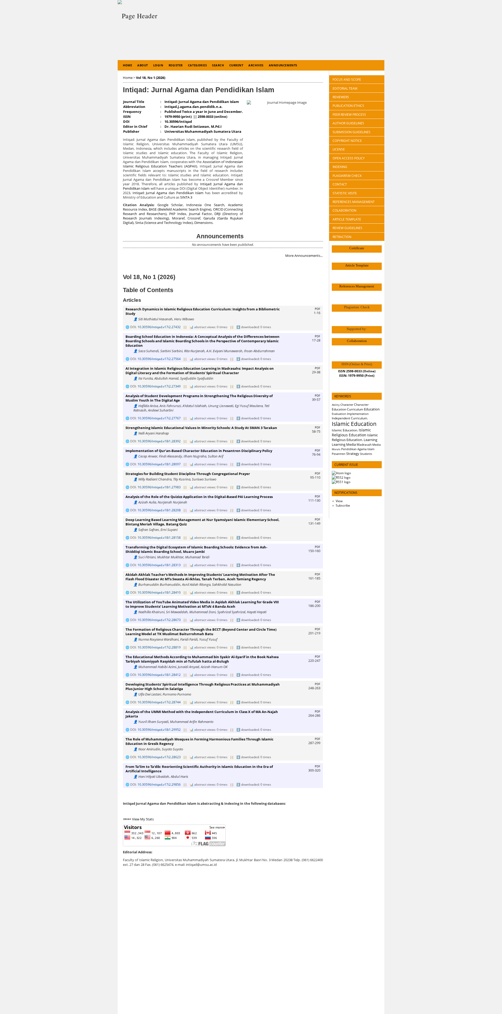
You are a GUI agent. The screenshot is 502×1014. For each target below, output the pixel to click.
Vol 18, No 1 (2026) (150, 78)
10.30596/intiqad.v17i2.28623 (159, 757)
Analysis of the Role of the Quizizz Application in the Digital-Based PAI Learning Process (199, 497)
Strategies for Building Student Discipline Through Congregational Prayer (188, 474)
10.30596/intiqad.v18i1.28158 (159, 537)
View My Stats (143, 819)
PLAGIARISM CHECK (347, 175)
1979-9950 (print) (178, 116)
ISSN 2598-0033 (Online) (356, 371)
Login (158, 65)
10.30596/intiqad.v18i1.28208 (159, 510)
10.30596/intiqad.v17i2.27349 (159, 386)
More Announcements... (304, 255)
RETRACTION (342, 237)
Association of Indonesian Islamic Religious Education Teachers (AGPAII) (183, 164)
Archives (255, 65)
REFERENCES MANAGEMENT (354, 202)
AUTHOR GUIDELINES (348, 123)
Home (127, 65)
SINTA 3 (186, 197)
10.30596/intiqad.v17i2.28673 (159, 620)
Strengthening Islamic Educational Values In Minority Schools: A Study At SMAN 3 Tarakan (201, 428)
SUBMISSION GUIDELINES (351, 132)
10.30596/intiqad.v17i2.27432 (159, 327)
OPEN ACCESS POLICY (349, 158)
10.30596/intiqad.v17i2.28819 (159, 647)
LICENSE (339, 149)
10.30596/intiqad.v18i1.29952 (159, 729)
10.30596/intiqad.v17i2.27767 (159, 418)
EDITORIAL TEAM (345, 88)
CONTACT (340, 184)
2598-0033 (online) (212, 116)
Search (218, 65)
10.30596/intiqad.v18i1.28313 (159, 565)
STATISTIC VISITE (345, 193)
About (142, 65)
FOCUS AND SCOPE (347, 79)
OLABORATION (344, 210)
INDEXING (340, 167)
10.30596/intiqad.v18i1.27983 (159, 487)
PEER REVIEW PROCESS (349, 114)
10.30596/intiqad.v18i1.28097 (159, 464)
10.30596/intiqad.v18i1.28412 (159, 675)
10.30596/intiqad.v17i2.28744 (159, 702)
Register (176, 65)
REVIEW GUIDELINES (347, 228)
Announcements (283, 65)
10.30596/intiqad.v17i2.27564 (159, 359)
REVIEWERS (341, 97)
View (339, 501)
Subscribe (343, 505)
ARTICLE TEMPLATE (347, 219)
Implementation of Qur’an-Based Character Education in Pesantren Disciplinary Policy (199, 451)
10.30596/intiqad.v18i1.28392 (159, 441)
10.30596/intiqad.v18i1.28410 (159, 592)
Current (236, 65)
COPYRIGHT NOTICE (347, 140)
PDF (317, 309)
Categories (197, 65)
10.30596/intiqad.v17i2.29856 (159, 784)
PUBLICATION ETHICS (348, 105)
